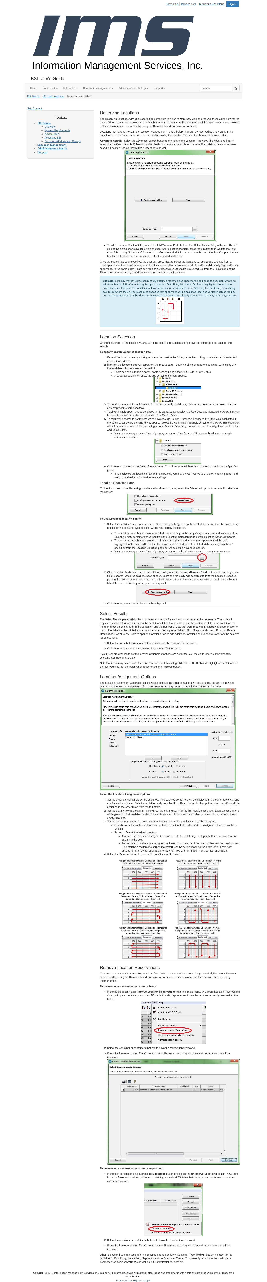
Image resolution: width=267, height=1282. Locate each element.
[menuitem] (173, 3)
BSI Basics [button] (44, 123)
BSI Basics (33, 96)
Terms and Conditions (211, 4)
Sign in (232, 4)
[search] (236, 88)
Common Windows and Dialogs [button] (63, 141)
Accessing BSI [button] (53, 137)
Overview (50, 126)
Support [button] (42, 152)
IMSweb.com (188, 4)
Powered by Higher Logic (133, 1280)
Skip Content (34, 108)
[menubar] (195, 3)
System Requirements (57, 130)
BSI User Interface (53, 96)
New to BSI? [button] (52, 134)
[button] (70, 87)
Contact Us (172, 4)
